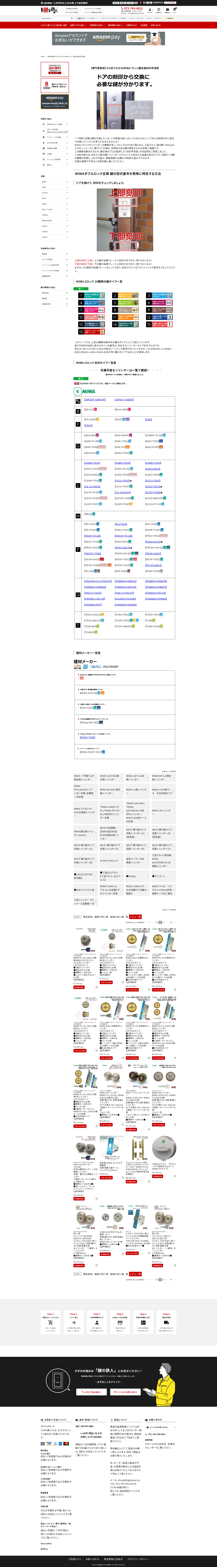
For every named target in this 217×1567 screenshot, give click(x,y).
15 (135, 559)
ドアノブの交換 (47, 259)
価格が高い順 (117, 916)
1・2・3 (102, 447)
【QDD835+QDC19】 (155, 592)
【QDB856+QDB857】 (156, 587)
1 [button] (149, 922)
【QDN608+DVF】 (93, 604)
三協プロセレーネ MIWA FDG (154, 18)
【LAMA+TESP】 (153, 462)
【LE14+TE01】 (152, 486)
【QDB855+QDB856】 (95, 587)
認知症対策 (46, 304)
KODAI (44, 226)
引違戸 (49, 154)
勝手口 (49, 165)
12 (161, 441)
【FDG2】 (88, 425)
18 (161, 447)
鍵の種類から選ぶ (114, 25)
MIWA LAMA (140, 18)
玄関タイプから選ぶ (77, 25)
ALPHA (45, 193)
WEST (44, 198)
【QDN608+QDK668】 (126, 604)
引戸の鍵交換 (122, 18)
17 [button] (164, 922)
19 (128, 419)
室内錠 (44, 254)
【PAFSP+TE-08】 (123, 535)
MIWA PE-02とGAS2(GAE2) (109, 18)
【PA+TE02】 (121, 524)
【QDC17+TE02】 (92, 592)
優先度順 (88, 916)
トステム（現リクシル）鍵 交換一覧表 (54, 25)
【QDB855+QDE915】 (125, 587)
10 (82, 678)
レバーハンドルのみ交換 (50, 270)
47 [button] (171, 922)
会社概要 (144, 25)
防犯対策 (45, 293)
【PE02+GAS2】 (153, 541)
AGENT (45, 237)
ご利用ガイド (74, 1559)
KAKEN (45, 231)
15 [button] (156, 922)
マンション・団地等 (53, 159)
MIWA (44, 182)
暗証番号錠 (46, 276)
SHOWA (45, 215)
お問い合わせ (156, 25)
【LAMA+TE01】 (92, 462)
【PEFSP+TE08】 (92, 553)
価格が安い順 (101, 916)
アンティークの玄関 (54, 137)
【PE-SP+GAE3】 (153, 565)
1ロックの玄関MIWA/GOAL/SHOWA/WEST (58, 130)
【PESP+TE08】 (87, 737)
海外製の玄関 (52, 148)
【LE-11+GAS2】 (92, 486)
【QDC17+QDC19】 (124, 592)
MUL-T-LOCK (47, 209)
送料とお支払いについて (91, 1451)
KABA (44, 204)
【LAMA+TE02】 (123, 462)
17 (102, 559)
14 (168, 547)
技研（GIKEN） (47, 220)
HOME (43, 56)
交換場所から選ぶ (96, 25)
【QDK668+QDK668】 (156, 598)
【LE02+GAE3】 (152, 468)
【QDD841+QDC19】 (94, 598)
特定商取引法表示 (113, 1559)
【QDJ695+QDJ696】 (125, 598)
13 (101, 722)
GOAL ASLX (131, 18)
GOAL (44, 187)
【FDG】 (148, 419)
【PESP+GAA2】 (153, 553)
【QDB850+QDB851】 (126, 581)
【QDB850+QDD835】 (156, 581)
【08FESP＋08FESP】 (95, 399)
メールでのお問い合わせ (157, 1427)
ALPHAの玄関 (52, 143)
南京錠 (44, 298)
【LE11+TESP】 (152, 480)
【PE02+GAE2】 (122, 547)
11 (128, 447)
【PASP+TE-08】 (92, 535)
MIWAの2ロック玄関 (54, 124)
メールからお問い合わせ (125, 1392)
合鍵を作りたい (131, 25)
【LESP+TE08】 (152, 492)
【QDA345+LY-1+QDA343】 (98, 581)
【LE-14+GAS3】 (123, 492)
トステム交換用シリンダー (93, 18)
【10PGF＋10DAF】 (124, 399)
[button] (146, 922)
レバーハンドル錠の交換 (50, 265)
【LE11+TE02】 (122, 480)
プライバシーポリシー (138, 1559)
